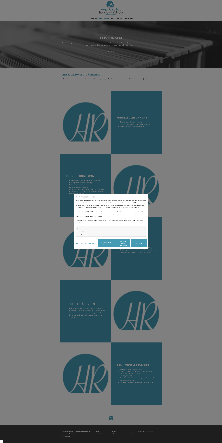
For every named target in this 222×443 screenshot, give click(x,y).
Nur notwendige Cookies (106, 243)
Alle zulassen (139, 243)
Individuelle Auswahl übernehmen (122, 243)
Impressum (91, 243)
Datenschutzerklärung (81, 243)
